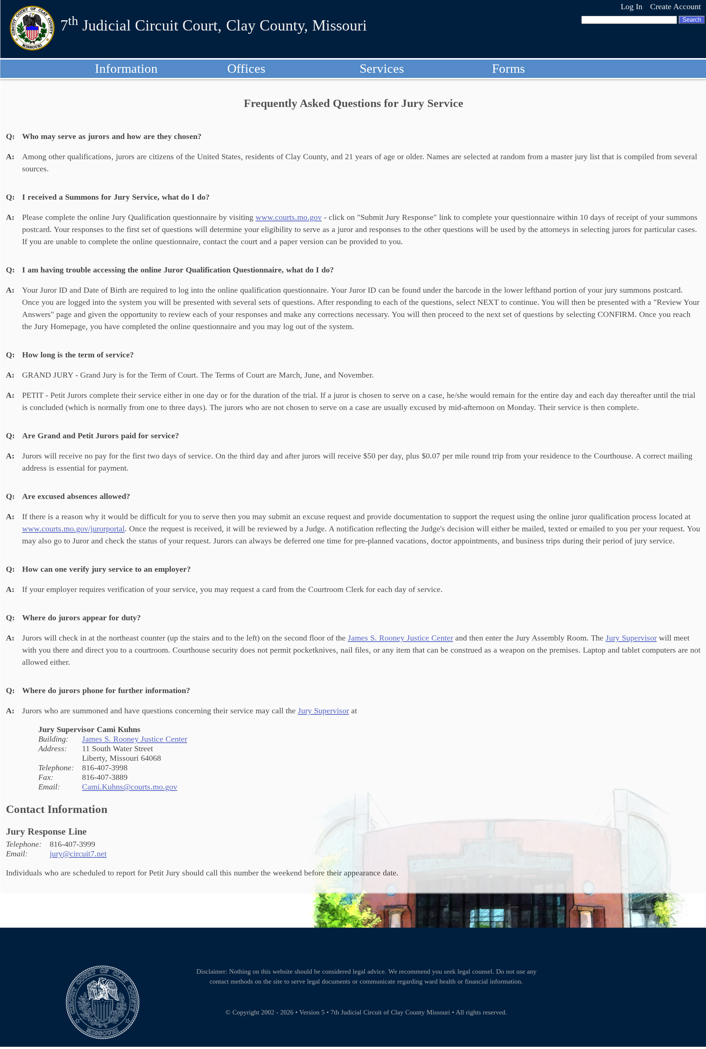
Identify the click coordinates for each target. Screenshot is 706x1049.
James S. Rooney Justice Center (400, 637)
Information (126, 68)
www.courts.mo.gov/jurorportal (73, 528)
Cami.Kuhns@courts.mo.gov (129, 786)
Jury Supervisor (631, 637)
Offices (246, 68)
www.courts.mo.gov (289, 217)
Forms (508, 68)
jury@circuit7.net (78, 853)
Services (382, 68)
